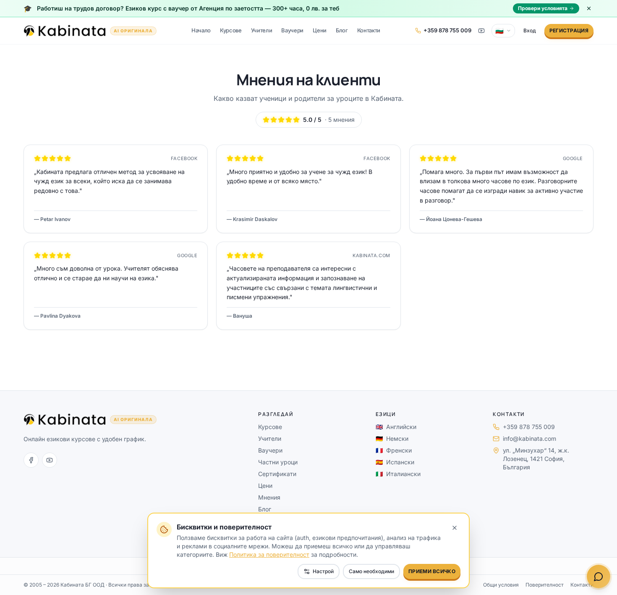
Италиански (398, 473)
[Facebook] (31, 460)
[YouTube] (49, 460)
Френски (394, 450)
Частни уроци (278, 462)
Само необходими (371, 571)
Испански (395, 462)
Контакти (368, 30)
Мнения (269, 497)
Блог (342, 30)
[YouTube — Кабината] (481, 30)
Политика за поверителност (269, 554)
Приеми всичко (431, 571)
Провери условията (542, 8)
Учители (261, 30)
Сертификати (277, 473)
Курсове (231, 30)
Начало (201, 30)
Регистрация (568, 30)
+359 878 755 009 (529, 426)
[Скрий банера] (588, 8)
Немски (392, 438)
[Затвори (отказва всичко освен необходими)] (454, 528)
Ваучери (292, 30)
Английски (396, 426)
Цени (320, 30)
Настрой (323, 571)
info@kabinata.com (529, 438)
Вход (529, 30)
